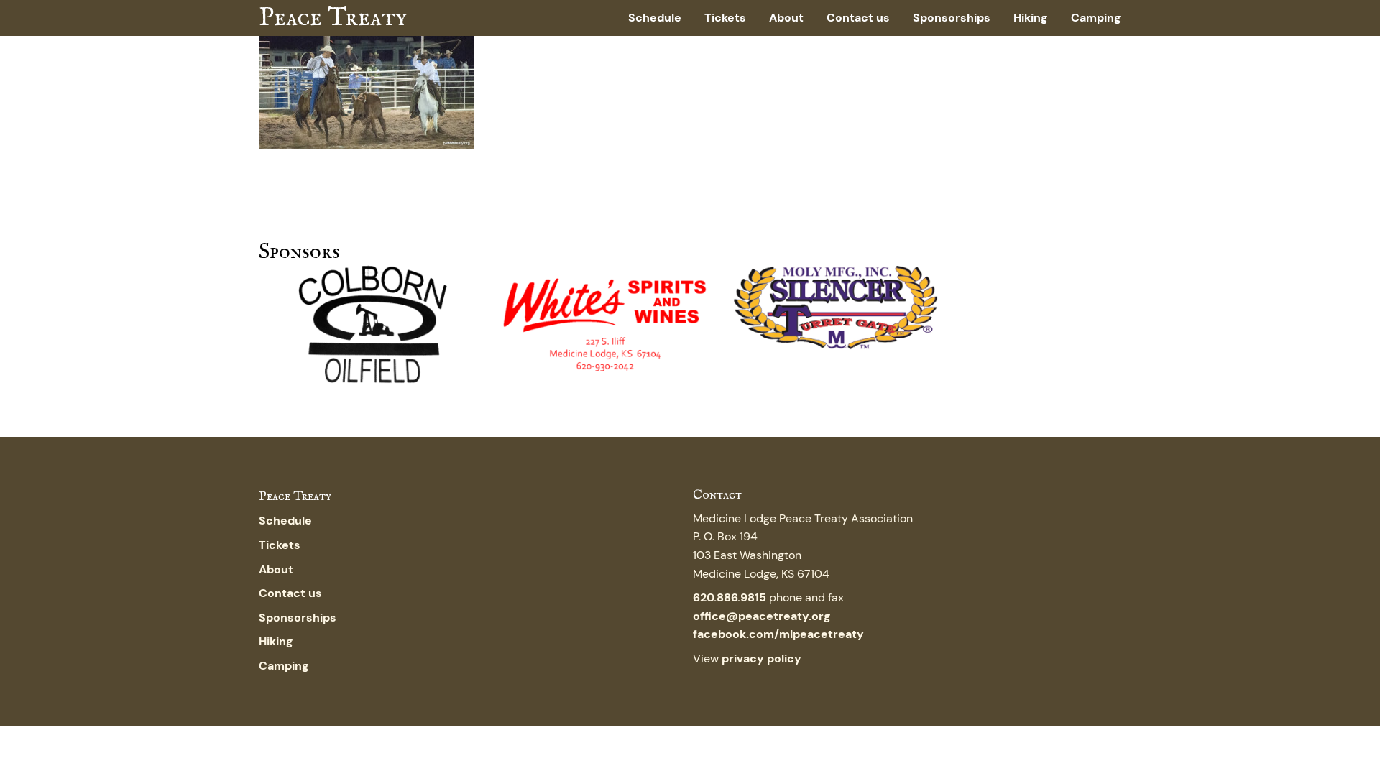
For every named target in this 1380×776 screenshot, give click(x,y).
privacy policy (761, 658)
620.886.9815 (729, 597)
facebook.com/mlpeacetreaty (778, 634)
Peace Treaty (333, 17)
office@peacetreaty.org (762, 616)
